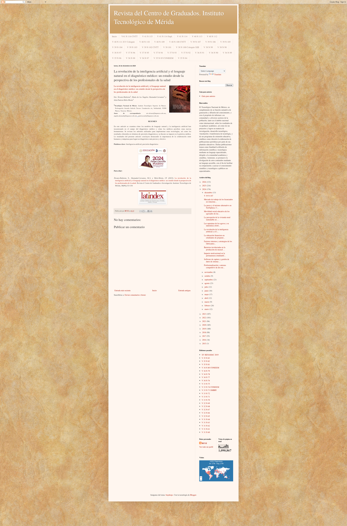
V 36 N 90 (213, 52)
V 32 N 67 (206, 409)
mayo (207, 294)
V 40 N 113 (197, 36)
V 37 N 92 (185, 52)
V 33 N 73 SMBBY (209, 390)
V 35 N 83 (206, 358)
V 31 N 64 (206, 419)
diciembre (209, 192)
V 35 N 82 (206, 361)
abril (207, 298)
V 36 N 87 (144, 58)
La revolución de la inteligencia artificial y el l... (216, 230)
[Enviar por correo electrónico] (140, 211)
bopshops (169, 495)
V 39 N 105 (225, 41)
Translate (217, 74)
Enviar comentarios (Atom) (135, 295)
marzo (207, 302)
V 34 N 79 (206, 371)
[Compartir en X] (146, 211)
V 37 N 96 (130, 52)
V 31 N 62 (206, 425)
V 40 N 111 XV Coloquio (123, 41)
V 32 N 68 (206, 406)
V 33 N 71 (206, 396)
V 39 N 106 (210, 41)
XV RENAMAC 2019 (210, 354)
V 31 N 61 (206, 429)
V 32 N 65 (206, 416)
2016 (204, 340)
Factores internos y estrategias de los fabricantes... (218, 242)
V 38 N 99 (208, 47)
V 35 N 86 (116, 58)
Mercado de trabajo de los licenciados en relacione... (218, 200)
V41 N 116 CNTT (129, 36)
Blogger (193, 495)
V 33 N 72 (206, 393)
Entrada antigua (184, 290)
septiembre (209, 279)
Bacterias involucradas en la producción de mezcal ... (214, 248)
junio (207, 290)
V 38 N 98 (222, 47)
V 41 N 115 (147, 36)
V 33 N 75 (206, 383)
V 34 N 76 (206, 380)
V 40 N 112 (212, 36)
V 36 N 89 (227, 52)
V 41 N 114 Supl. (164, 36)
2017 (204, 336)
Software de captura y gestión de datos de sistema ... (216, 260)
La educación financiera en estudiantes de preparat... (214, 236)
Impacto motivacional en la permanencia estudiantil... (215, 254)
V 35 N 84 (182, 58)
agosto (207, 283)
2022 (204, 317)
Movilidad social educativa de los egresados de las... (216, 212)
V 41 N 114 (182, 36)
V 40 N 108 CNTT (177, 41)
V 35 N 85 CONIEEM (163, 58)
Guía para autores (208, 96)
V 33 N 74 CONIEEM (210, 387)
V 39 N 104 (117, 47)
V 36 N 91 (199, 52)
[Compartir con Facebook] (148, 211)
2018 (204, 332)
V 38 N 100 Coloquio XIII (187, 47)
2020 (204, 325)
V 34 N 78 (206, 374)
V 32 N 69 (206, 403)
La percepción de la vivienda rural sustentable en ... (217, 218)
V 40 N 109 (159, 41)
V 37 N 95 (144, 52)
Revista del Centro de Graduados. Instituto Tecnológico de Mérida (169, 17)
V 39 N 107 (195, 41)
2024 (204, 189)
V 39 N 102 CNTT (150, 47)
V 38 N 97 (116, 52)
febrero (208, 305)
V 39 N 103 (132, 47)
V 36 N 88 (130, 58)
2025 (204, 185)
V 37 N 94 (158, 52)
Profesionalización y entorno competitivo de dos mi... (215, 266)
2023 (204, 314)
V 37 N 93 (172, 52)
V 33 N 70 (206, 400)
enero (207, 309)
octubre (208, 276)
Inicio (114, 36)
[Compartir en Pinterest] (151, 211)
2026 (204, 182)
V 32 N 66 (206, 412)
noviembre (209, 272)
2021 (204, 321)
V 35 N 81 (206, 364)
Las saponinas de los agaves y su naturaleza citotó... (216, 224)
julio (207, 287)
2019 (204, 328)
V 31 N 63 (206, 422)
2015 (204, 343)
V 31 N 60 (206, 432)
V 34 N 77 (206, 377)
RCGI (204, 443)
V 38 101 (167, 47)
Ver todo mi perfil (206, 447)
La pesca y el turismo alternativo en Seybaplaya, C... (217, 206)
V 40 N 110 (144, 41)
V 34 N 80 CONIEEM (210, 367)
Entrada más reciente (123, 290)
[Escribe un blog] (143, 211)
